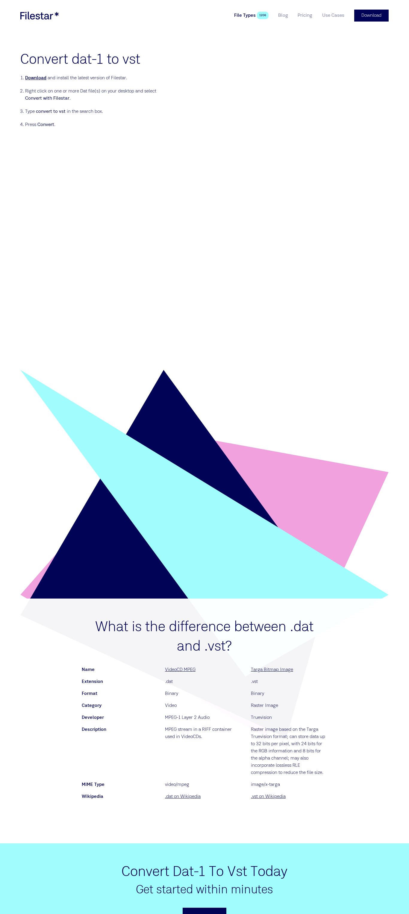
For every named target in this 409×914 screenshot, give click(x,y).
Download (35, 78)
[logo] (39, 15)
